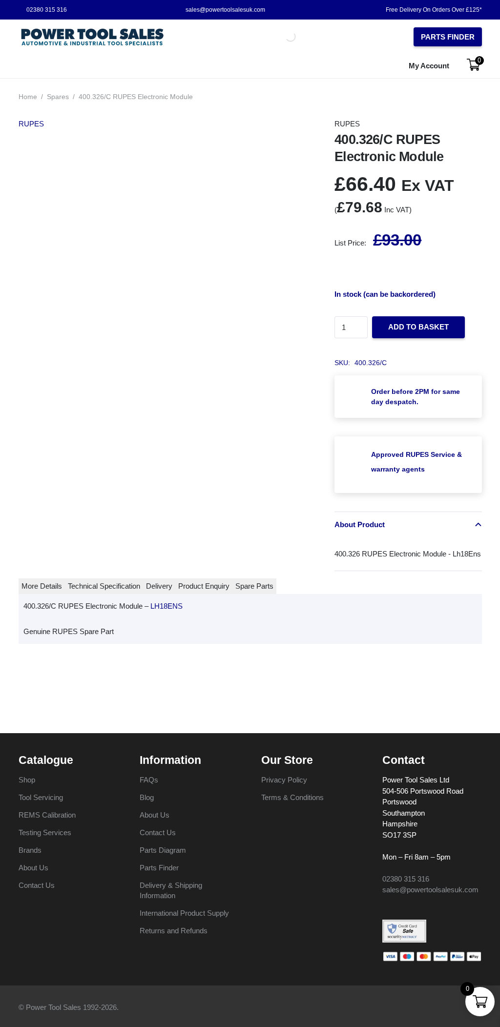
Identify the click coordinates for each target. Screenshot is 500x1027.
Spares (58, 97)
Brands (30, 850)
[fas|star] (404, 931)
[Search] (278, 36)
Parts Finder (159, 867)
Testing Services (45, 832)
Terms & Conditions (292, 797)
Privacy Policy (284, 780)
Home (28, 97)
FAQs (149, 780)
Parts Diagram (163, 850)
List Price (349, 243)
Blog (147, 797)
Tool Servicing (41, 797)
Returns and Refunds (174, 930)
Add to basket (418, 327)
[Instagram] (402, 908)
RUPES (31, 124)
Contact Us (37, 885)
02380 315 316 (405, 879)
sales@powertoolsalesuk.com (430, 889)
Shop (27, 780)
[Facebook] (385, 907)
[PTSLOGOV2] (93, 36)
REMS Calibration (47, 815)
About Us (33, 867)
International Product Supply (184, 913)
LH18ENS (166, 606)
